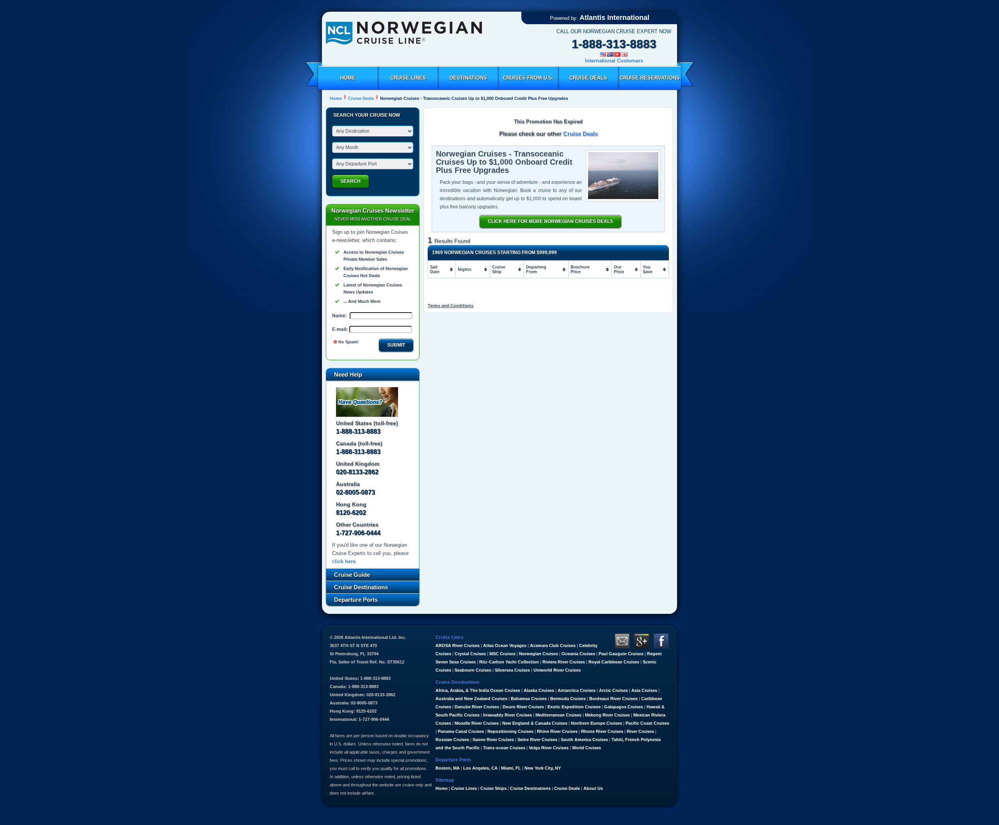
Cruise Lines (408, 78)
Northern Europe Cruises (596, 723)
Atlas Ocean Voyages (504, 645)
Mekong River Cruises (607, 715)
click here (344, 561)
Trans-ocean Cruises (504, 747)
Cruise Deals (588, 78)
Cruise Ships (493, 788)
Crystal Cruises (470, 653)
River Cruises (640, 731)
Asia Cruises (644, 690)
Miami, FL (511, 768)
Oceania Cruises (578, 653)
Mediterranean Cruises (558, 715)
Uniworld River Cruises (557, 670)
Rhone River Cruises (602, 731)
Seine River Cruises (537, 739)
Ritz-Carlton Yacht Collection (509, 662)
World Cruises (586, 747)
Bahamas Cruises (529, 698)
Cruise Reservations (650, 78)
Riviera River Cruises (563, 662)
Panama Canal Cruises (461, 731)
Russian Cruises (452, 739)
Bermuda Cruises (568, 698)
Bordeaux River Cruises (613, 698)
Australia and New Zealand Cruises (471, 698)
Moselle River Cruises (477, 723)
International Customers (614, 61)
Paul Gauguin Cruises (621, 653)
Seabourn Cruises (473, 670)
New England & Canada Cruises (534, 723)
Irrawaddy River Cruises (507, 715)
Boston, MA (448, 768)
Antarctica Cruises (576, 690)
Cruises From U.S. (528, 78)
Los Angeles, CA (480, 768)
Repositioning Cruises (510, 731)
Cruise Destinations (530, 788)
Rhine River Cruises (557, 731)
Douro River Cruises (523, 706)
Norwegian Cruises (538, 653)
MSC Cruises (502, 653)
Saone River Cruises (493, 739)
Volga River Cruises (549, 747)
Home (348, 78)
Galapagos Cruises (623, 706)
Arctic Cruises (613, 690)
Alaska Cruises (539, 690)
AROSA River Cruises (458, 645)
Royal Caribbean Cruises (613, 662)
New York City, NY (542, 768)
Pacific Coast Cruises (647, 723)
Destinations (468, 78)
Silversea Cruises (512, 670)
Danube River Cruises (477, 706)
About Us (593, 788)
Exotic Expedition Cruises (574, 706)
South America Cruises (584, 739)
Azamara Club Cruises (553, 645)
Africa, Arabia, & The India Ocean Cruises (478, 690)
